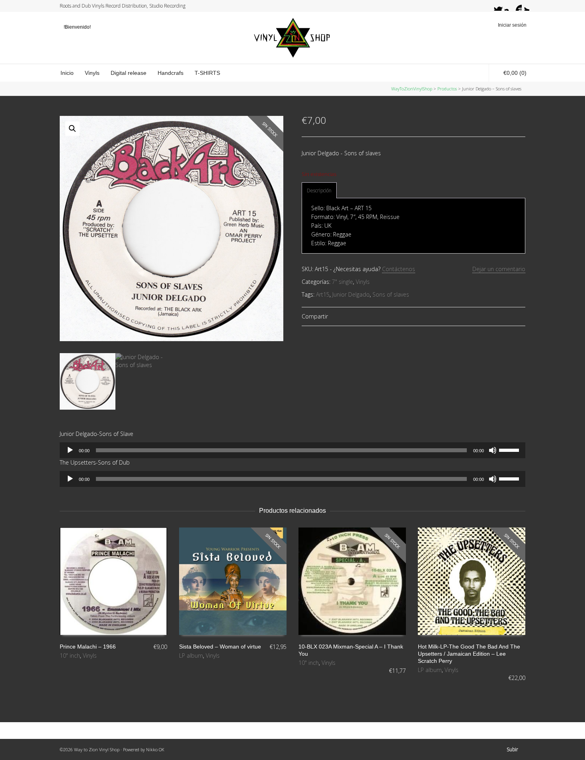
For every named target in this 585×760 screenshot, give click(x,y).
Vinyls (363, 281)
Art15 (323, 294)
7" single (342, 281)
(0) (514, 73)
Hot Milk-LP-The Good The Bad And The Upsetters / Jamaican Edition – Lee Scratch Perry (469, 653)
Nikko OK (155, 749)
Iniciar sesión (512, 25)
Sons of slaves (390, 294)
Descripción (319, 190)
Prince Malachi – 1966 (88, 646)
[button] (72, 128)
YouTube (517, 6)
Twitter (494, 6)
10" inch (70, 655)
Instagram (509, 6)
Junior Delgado (351, 294)
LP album (191, 655)
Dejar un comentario (498, 269)
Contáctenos (398, 269)
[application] (292, 450)
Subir (512, 749)
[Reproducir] (70, 450)
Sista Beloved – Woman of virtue (220, 646)
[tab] (319, 190)
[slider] (510, 449)
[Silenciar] (493, 450)
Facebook (502, 6)
